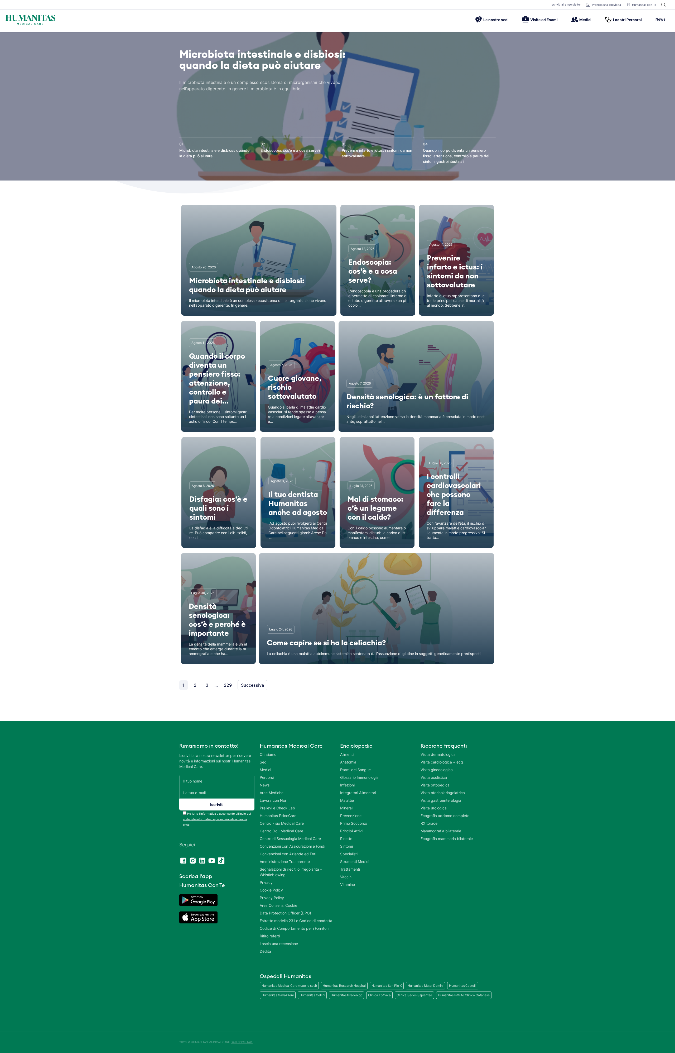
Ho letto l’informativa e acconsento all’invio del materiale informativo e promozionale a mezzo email (217, 819)
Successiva (252, 685)
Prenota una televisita (606, 5)
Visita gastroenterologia (441, 800)
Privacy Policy (272, 897)
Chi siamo (268, 754)
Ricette (346, 838)
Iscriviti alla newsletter (566, 4)
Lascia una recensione (279, 943)
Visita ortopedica (435, 785)
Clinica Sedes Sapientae (414, 995)
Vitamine (347, 884)
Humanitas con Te (644, 5)
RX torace (429, 823)
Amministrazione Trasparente (285, 861)
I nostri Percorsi (627, 19)
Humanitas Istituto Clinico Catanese (464, 995)
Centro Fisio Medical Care (282, 823)
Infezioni (347, 785)
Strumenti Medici (354, 861)
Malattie (347, 800)
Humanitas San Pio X (387, 986)
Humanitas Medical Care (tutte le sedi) (289, 986)
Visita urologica (434, 808)
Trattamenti (350, 869)
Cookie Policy (271, 890)
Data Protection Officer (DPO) (285, 913)
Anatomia (348, 762)
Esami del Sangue (355, 769)
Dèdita (265, 951)
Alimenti (347, 754)
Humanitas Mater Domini (425, 986)
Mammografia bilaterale (441, 831)
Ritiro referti (270, 936)
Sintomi (346, 846)
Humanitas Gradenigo (346, 995)
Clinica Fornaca (379, 995)
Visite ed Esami (544, 19)
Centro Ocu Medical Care (281, 831)
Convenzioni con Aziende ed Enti (288, 854)
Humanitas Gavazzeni (278, 995)
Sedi (263, 762)
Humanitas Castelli (462, 986)
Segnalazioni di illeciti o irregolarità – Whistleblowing (291, 872)
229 (228, 685)
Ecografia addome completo (445, 815)
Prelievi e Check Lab (277, 808)
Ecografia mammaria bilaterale (447, 838)
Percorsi (267, 777)
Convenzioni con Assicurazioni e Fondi (292, 846)
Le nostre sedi (496, 19)
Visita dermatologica (438, 754)
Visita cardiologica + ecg (442, 762)
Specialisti (349, 854)
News (660, 19)
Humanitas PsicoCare (278, 815)
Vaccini (346, 877)
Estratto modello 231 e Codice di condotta (296, 920)
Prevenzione (350, 815)
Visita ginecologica (437, 769)
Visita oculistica (434, 777)
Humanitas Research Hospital (344, 986)
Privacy (266, 882)
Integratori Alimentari (358, 792)
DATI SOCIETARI (242, 1042)
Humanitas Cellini (312, 995)
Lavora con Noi (273, 800)
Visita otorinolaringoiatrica (443, 792)
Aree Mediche (271, 792)
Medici (585, 19)
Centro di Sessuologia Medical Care (290, 838)
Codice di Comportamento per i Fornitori (294, 928)
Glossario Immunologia (359, 777)
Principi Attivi (351, 831)
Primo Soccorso (353, 823)
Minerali (346, 808)
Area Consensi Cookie (278, 905)
